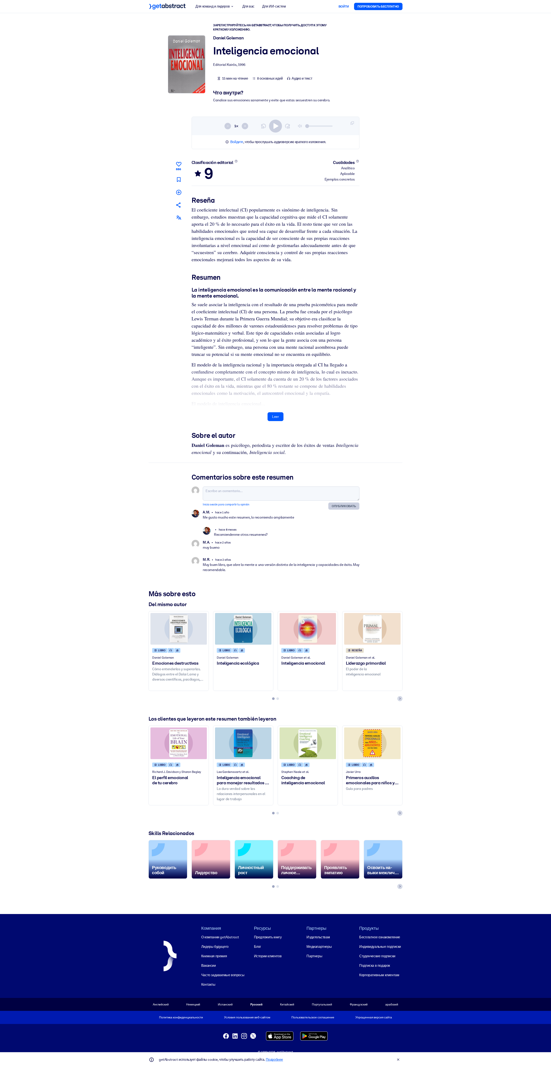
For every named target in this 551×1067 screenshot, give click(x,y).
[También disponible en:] (178, 217)
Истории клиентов (268, 956)
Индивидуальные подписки (380, 947)
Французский (359, 1004)
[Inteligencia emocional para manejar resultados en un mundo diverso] (243, 743)
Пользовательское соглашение (312, 1017)
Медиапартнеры (319, 947)
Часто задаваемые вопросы (222, 975)
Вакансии (208, 966)
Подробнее (274, 1060)
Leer (275, 417)
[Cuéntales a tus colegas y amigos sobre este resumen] (178, 205)
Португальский (322, 1004)
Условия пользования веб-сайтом (247, 1017)
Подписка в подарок (374, 966)
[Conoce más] (236, 161)
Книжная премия (214, 956)
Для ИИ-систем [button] (274, 6)
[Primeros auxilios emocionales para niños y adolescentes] (372, 743)
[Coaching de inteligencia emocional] (308, 743)
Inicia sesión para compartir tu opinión (226, 504)
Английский (161, 1004)
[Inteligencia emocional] (308, 629)
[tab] (273, 698)
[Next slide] (399, 698)
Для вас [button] (248, 6)
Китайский (287, 1004)
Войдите (236, 142)
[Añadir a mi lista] (178, 192)
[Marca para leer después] (178, 179)
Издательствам (318, 937)
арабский (391, 1004)
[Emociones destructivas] (178, 629)
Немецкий (193, 1004)
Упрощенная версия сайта (373, 1017)
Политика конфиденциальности (181, 1017)
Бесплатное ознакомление (379, 937)
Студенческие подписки (377, 956)
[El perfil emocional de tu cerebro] (178, 743)
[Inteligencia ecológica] (243, 629)
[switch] (275, 126)
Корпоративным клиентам (379, 975)
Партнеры (314, 956)
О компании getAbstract (220, 937)
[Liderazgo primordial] (372, 629)
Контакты (208, 984)
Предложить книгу (268, 937)
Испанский (225, 1004)
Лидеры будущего (215, 947)
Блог (257, 947)
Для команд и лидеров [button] (212, 6)
